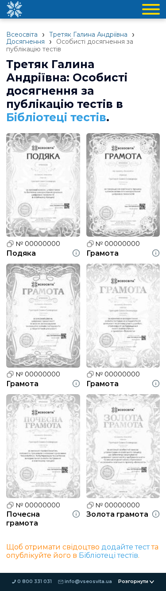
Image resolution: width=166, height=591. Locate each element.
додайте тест (125, 547)
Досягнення (25, 42)
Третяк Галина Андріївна (88, 34)
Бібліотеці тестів (56, 117)
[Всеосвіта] (14, 9)
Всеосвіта (22, 34)
